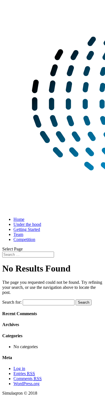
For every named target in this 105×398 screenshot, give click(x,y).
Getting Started (26, 229)
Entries (24, 373)
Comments (27, 378)
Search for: (12, 302)
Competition (24, 239)
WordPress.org (26, 383)
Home (18, 219)
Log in (19, 368)
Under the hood (27, 224)
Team (18, 234)
